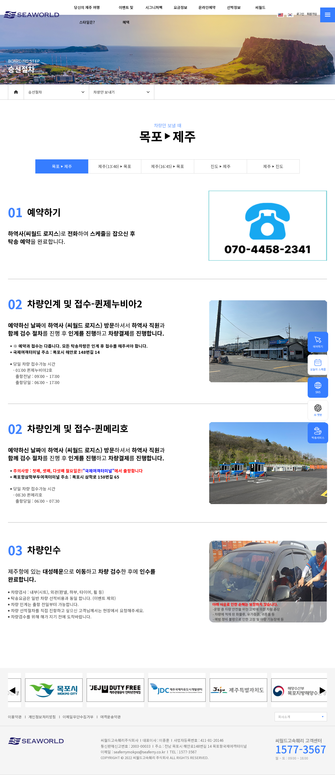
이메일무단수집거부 (78, 716)
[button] (87, 15)
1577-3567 (300, 749)
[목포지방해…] (289, 690)
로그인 (300, 14)
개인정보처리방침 (42, 716)
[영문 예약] (280, 14)
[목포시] (43, 690)
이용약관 (15, 716)
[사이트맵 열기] (327, 15)
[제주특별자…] (227, 690)
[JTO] (104, 690)
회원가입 (312, 14)
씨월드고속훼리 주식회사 (151, 757)
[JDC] (166, 690)
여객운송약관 (110, 716)
